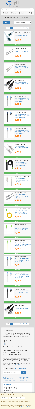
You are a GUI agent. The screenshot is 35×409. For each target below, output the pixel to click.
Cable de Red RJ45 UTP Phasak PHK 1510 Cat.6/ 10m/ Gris (22, 148)
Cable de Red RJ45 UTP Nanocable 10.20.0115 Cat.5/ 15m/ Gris (22, 180)
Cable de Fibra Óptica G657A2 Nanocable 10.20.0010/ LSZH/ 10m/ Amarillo (21, 213)
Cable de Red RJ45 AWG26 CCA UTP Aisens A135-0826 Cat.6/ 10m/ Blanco (22, 132)
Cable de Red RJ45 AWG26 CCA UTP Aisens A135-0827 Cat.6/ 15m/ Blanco (22, 276)
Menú (6, 13)
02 (14, 28)
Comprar (17, 44)
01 (11, 28)
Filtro (5, 22)
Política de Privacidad (19, 364)
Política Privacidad (8, 379)
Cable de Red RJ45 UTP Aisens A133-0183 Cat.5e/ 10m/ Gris (21, 51)
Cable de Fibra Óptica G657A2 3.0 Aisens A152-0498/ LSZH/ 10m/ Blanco (21, 228)
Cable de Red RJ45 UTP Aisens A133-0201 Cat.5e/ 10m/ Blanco (21, 67)
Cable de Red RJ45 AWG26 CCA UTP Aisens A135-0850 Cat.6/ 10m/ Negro (22, 116)
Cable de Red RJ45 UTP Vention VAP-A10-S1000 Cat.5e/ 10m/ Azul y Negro (22, 35)
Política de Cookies (26, 407)
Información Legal (24, 377)
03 (17, 28)
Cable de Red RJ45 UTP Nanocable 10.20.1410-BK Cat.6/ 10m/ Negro (21, 164)
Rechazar (12, 397)
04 (20, 28)
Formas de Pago (23, 380)
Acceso (14, 13)
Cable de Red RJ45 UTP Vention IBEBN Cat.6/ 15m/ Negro (21, 308)
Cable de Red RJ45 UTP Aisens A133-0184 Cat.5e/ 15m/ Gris (21, 196)
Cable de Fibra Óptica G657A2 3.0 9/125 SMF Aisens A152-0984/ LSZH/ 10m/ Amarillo (23, 245)
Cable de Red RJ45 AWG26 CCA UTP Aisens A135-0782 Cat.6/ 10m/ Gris (22, 100)
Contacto (23, 13)
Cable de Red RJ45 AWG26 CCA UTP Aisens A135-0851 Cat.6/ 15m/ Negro (22, 292)
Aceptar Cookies (20, 397)
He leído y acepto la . (15, 368)
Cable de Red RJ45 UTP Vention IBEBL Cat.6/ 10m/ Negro (21, 83)
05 (23, 28)
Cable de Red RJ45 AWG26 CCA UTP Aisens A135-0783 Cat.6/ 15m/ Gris (22, 260)
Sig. (27, 28)
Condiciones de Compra (9, 380)
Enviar (23, 372)
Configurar (4, 397)
